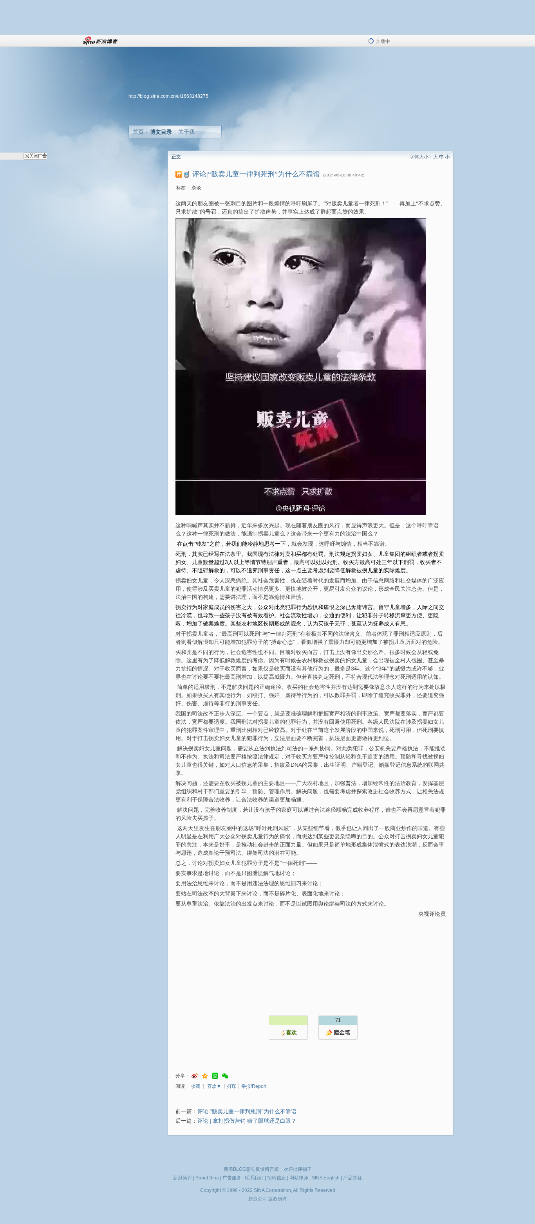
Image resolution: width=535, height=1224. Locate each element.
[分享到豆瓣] (215, 1076)
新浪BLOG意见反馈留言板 (251, 1169)
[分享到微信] (225, 1076)
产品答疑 (352, 1178)
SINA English (326, 1178)
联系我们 (254, 1178)
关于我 (186, 132)
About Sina (207, 1178)
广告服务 (231, 1178)
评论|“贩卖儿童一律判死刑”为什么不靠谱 (246, 1111)
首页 (138, 132)
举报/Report (253, 1086)
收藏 (195, 1086)
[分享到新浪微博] (195, 1076)
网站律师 (298, 1178)
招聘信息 (276, 1178)
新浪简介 (182, 1178)
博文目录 (161, 132)
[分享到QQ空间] (205, 1076)
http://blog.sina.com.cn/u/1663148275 (168, 96)
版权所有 (277, 1199)
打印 (232, 1086)
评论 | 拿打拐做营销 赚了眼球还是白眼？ (246, 1121)
